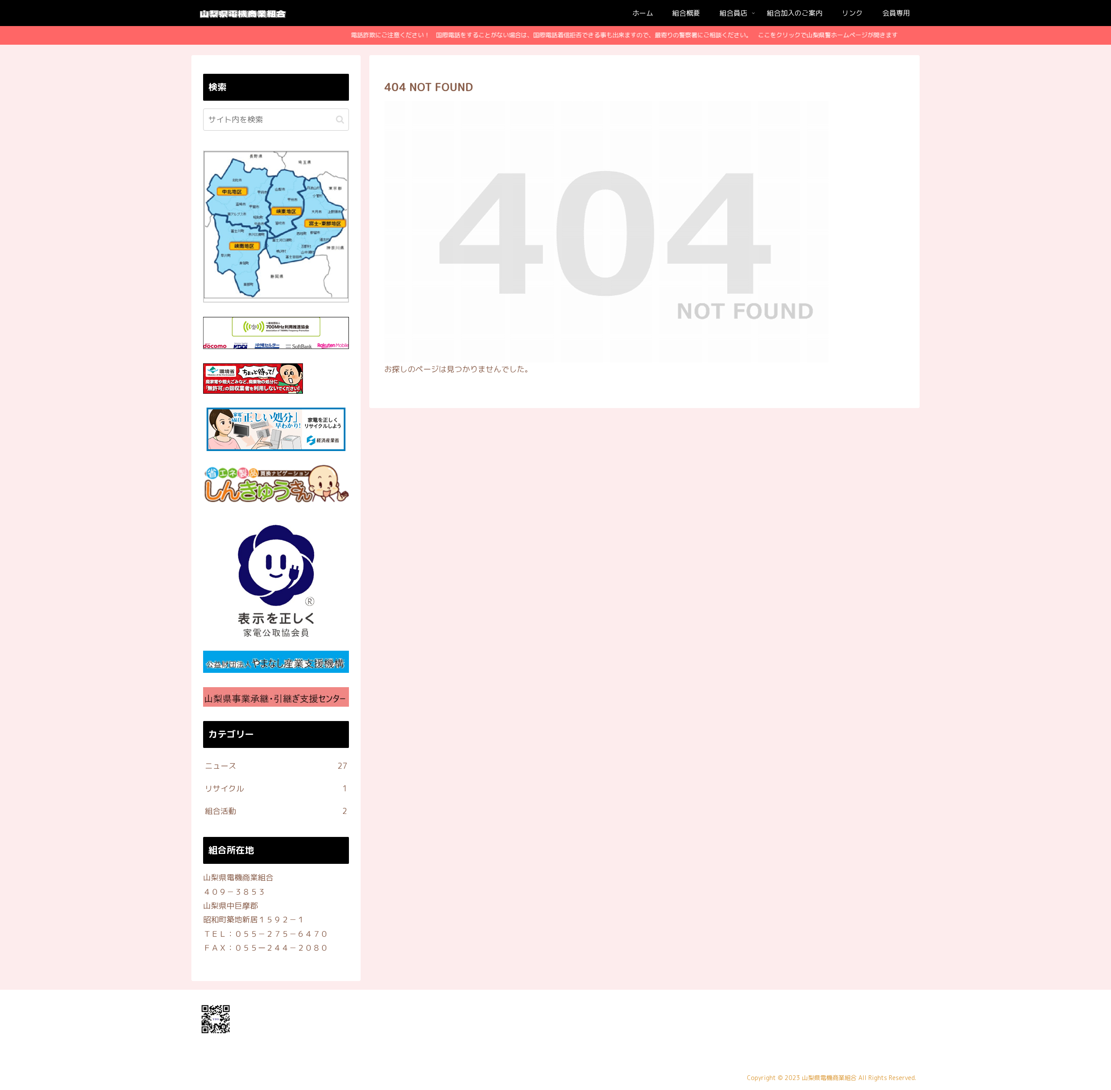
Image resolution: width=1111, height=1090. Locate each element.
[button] (340, 120)
